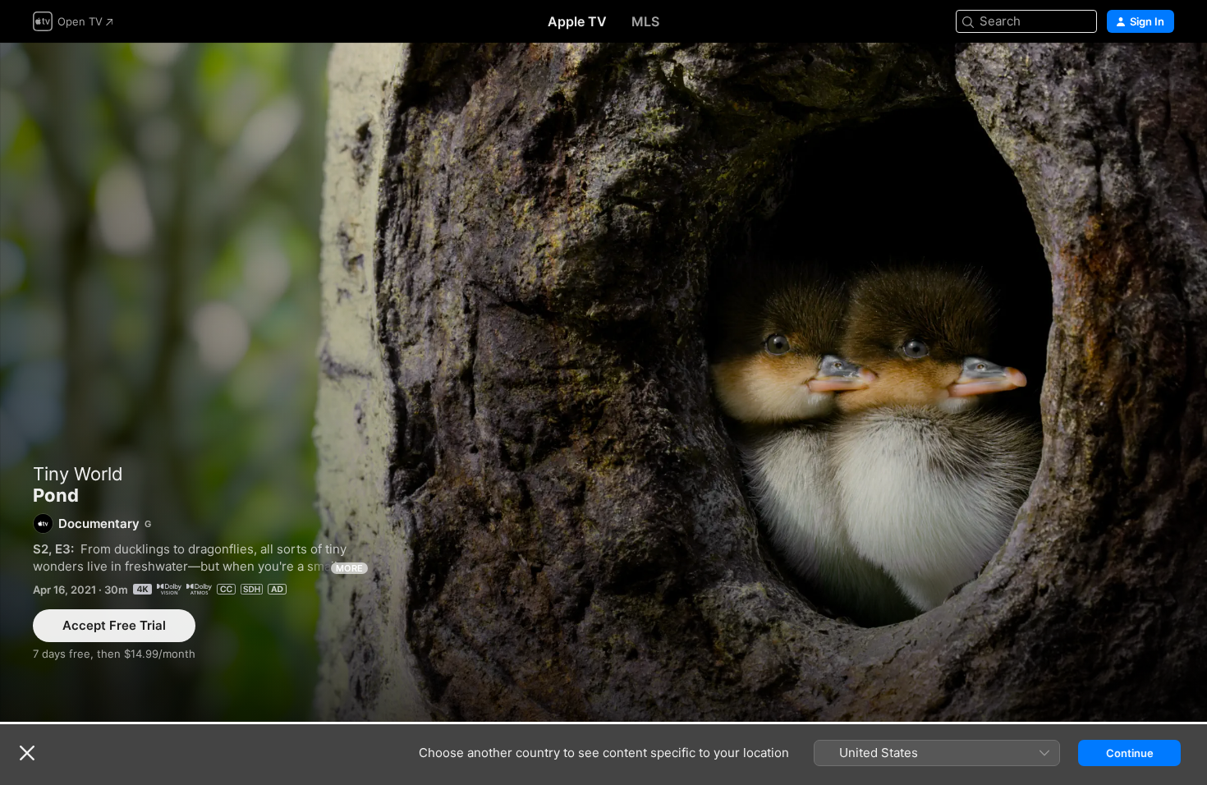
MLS (645, 21)
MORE (349, 568)
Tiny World (78, 473)
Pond (603, 382)
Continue (1130, 753)
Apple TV (577, 21)
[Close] (27, 753)
